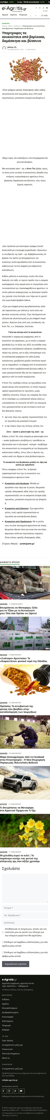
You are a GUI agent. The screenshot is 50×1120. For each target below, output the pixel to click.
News (10, 26)
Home (4, 26)
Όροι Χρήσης (7, 1040)
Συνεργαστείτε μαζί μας (12, 1045)
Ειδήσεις (3, 655)
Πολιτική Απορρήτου (11, 1053)
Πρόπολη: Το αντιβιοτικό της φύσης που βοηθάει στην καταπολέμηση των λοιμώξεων (18, 709)
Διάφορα (6, 23)
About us (6, 1058)
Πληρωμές (23, 15)
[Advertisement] (25, 128)
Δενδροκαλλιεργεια (10, 1012)
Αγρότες (13, 15)
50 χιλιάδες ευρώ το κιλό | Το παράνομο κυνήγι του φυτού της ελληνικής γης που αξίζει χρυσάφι (20, 858)
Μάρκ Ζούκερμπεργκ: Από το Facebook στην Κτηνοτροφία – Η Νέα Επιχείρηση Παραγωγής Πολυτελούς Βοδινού (22, 759)
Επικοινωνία (7, 1049)
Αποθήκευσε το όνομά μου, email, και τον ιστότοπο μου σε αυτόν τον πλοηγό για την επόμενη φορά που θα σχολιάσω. (26, 932)
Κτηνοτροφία (7, 1017)
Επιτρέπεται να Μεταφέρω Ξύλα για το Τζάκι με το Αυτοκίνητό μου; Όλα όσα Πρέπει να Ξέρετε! (18, 610)
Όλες (44, 16)
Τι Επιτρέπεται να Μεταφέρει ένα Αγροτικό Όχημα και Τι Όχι (18, 809)
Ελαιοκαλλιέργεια (9, 1008)
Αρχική (5, 15)
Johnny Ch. (12, 47)
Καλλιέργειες (7, 1021)
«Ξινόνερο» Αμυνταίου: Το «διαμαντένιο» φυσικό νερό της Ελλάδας (23, 660)
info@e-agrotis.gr (10, 1080)
